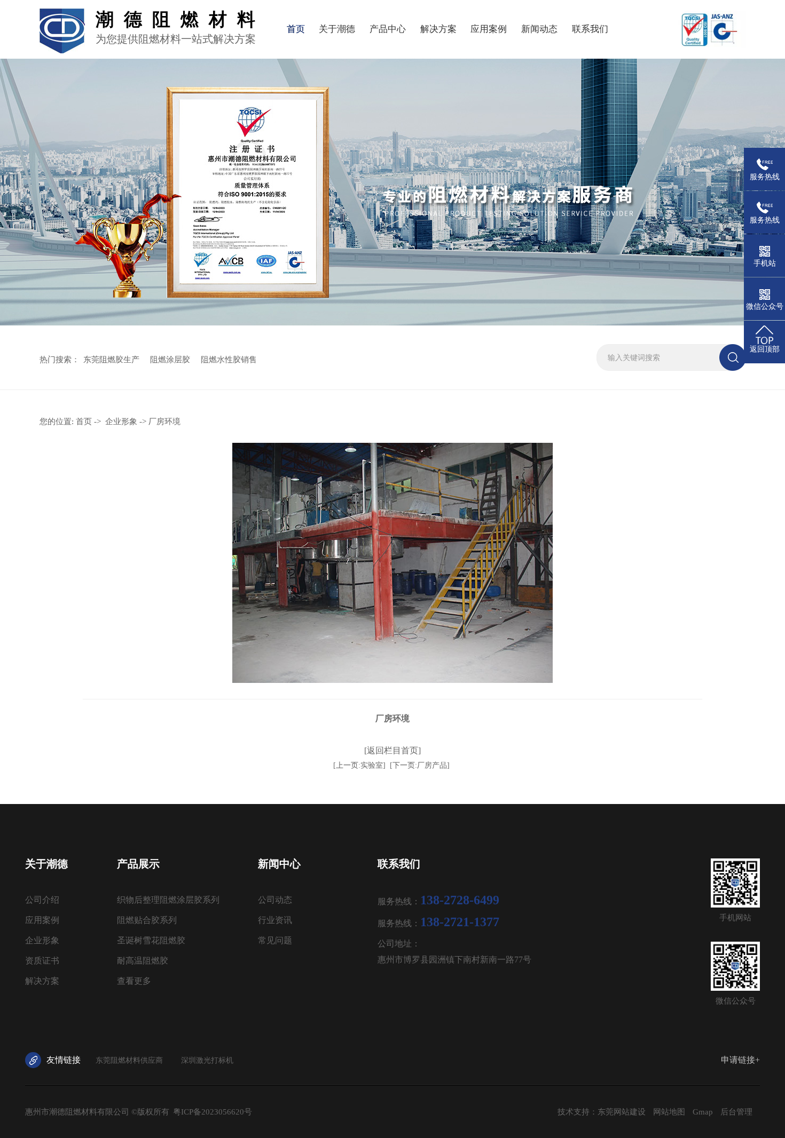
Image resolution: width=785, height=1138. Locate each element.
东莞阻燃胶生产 (111, 359)
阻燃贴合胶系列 (147, 920)
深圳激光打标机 (207, 1060)
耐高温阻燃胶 (142, 960)
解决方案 (438, 29)
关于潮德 (337, 29)
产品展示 (138, 864)
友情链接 (63, 1059)
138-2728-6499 (459, 900)
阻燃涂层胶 (170, 359)
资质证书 (42, 960)
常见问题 (275, 940)
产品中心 (388, 29)
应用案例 (488, 29)
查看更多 (134, 980)
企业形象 (121, 421)
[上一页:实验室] (359, 765)
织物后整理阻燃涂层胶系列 (168, 899)
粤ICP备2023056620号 (212, 1112)
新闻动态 (539, 29)
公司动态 (275, 899)
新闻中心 (279, 864)
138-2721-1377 (459, 922)
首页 (296, 29)
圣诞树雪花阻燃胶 (151, 940)
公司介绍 (42, 899)
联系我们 (590, 29)
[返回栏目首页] (392, 750)
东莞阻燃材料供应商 (129, 1060)
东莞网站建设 (622, 1112)
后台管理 (736, 1112)
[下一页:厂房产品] (420, 765)
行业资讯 (275, 920)
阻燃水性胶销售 (229, 359)
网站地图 (669, 1112)
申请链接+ (740, 1059)
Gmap (703, 1112)
